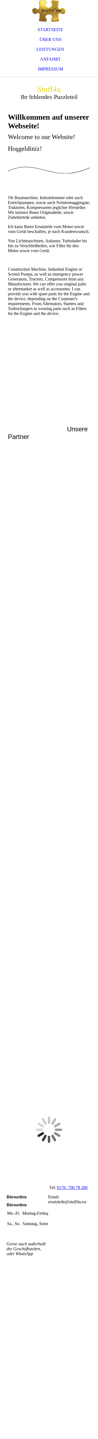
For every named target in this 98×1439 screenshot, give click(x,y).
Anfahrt (50, 59)
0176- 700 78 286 (72, 1187)
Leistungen (50, 49)
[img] (49, 11)
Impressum (50, 69)
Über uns (50, 39)
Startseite (50, 29)
